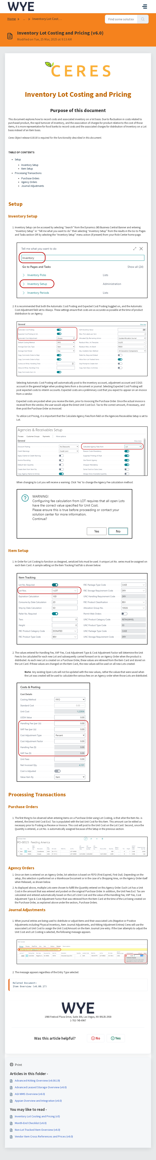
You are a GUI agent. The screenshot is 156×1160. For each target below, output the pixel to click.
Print (18, 1065)
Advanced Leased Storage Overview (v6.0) (41, 1087)
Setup (18, 159)
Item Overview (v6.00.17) (30, 986)
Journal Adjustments (32, 186)
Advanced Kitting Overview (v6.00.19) (37, 1080)
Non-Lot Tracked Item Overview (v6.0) (37, 1130)
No (98, 1038)
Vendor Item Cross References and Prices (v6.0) (44, 1136)
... (24, 19)
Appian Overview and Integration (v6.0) (38, 1100)
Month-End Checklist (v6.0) (31, 1123)
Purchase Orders (30, 178)
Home (11, 19)
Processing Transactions (28, 173)
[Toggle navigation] (145, 6)
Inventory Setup (29, 165)
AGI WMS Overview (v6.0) (30, 1094)
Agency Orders (29, 182)
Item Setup (27, 168)
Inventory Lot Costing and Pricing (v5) (37, 1116)
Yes (118, 1038)
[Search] (143, 19)
